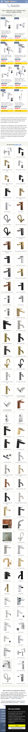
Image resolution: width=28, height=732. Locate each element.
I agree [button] (16, 725)
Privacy (4, 725)
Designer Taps (17, 144)
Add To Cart (5, 40)
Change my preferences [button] (16, 728)
